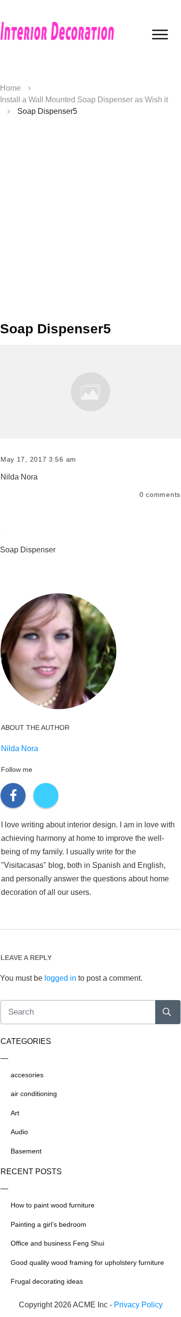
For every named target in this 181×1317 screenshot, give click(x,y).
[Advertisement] (90, 222)
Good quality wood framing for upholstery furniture (87, 1262)
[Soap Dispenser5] (90, 392)
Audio (19, 1132)
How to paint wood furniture (53, 1205)
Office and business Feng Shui (57, 1243)
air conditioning (34, 1094)
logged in (60, 978)
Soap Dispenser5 (55, 328)
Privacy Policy (138, 1305)
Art (15, 1113)
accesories (27, 1075)
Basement (26, 1151)
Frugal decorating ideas (47, 1281)
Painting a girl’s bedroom (48, 1224)
